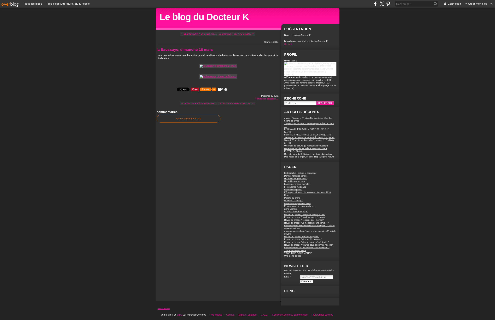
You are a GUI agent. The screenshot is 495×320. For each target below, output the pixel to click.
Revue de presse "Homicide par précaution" (304, 217)
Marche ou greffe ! (292, 198)
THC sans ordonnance (295, 250)
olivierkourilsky (164, 308)
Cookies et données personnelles (289, 314)
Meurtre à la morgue (293, 200)
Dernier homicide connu (295, 176)
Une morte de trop (292, 256)
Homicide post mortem (294, 181)
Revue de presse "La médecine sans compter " (306, 223)
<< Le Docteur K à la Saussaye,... (199, 34)
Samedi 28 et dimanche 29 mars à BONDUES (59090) (309, 137)
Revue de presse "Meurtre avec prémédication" (306, 242)
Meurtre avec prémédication (297, 203)
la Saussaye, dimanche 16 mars (185, 50)
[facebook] (375, 4)
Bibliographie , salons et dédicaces (300, 173)
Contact (288, 44)
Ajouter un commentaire (188, 118)
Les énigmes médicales (295, 187)
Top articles (216, 314)
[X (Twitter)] (381, 4)
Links (286, 195)
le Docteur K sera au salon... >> (236, 34)
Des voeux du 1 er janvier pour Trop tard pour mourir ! (309, 157)
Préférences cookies (322, 314)
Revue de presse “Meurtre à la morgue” (303, 239)
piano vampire (290, 209)
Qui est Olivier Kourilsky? (296, 211)
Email (286, 277)
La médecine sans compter (297, 184)
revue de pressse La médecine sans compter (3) (307, 247)
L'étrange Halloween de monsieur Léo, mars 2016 (307, 192)
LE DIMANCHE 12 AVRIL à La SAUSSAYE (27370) (308, 135)
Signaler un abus (247, 314)
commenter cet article (265, 99)
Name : (288, 61)
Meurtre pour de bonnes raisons (299, 206)
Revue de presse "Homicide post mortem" (304, 220)
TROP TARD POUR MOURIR (298, 253)
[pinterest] (388, 4)
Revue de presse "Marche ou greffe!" (301, 236)
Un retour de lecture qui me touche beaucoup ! (306, 146)
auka (179, 314)
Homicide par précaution (295, 178)
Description (290, 41)
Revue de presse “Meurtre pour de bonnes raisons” (308, 245)
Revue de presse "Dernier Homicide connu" (304, 214)
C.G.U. (264, 314)
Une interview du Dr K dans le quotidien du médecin (308, 154)
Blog (286, 35)
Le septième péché (293, 189)
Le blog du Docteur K (204, 17)
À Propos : (290, 77)
